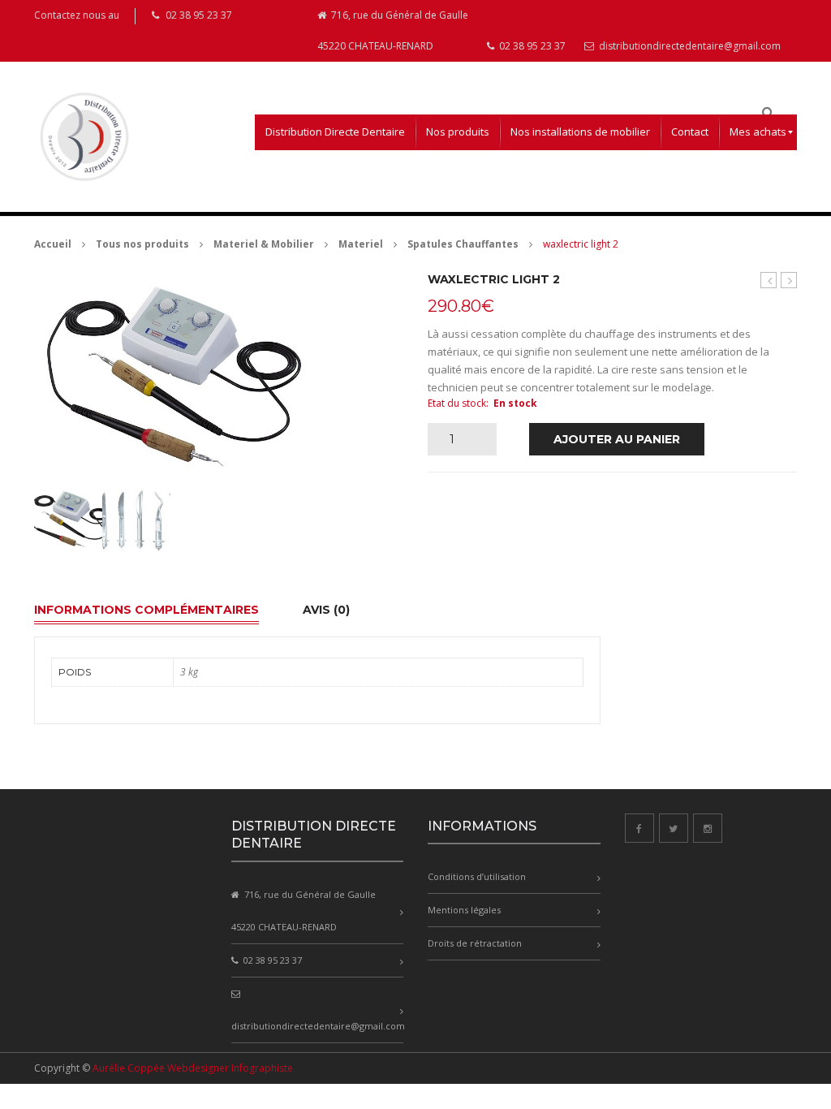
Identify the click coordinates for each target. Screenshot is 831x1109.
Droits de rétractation (475, 943)
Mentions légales (464, 910)
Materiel (360, 244)
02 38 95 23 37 (531, 46)
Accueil (52, 244)
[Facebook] (639, 828)
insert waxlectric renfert (789, 280)
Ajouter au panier (616, 439)
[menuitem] (335, 132)
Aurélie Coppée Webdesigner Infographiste (193, 1068)
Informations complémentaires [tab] (146, 609)
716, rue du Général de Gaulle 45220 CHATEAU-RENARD (392, 30)
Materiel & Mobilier (263, 244)
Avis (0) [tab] (326, 609)
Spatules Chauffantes (463, 244)
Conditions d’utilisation (477, 876)
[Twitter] (673, 828)
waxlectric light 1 (769, 280)
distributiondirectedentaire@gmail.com (688, 46)
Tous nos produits (142, 244)
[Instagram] (707, 828)
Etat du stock (457, 403)
